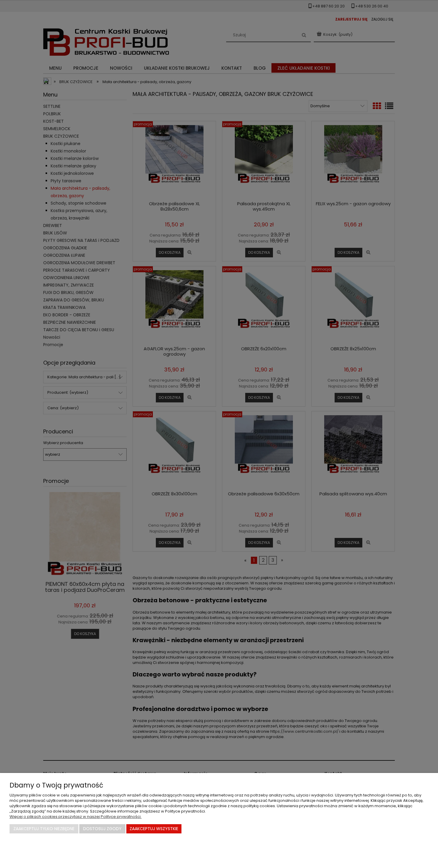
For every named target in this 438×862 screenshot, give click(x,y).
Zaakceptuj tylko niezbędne (43, 829)
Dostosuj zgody (102, 829)
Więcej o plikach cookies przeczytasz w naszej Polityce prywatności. (76, 816)
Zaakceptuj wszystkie (154, 829)
